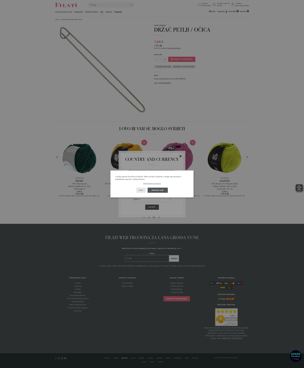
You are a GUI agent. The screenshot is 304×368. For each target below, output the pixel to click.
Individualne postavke (152, 183)
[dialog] (152, 184)
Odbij (141, 190)
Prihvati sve (158, 190)
